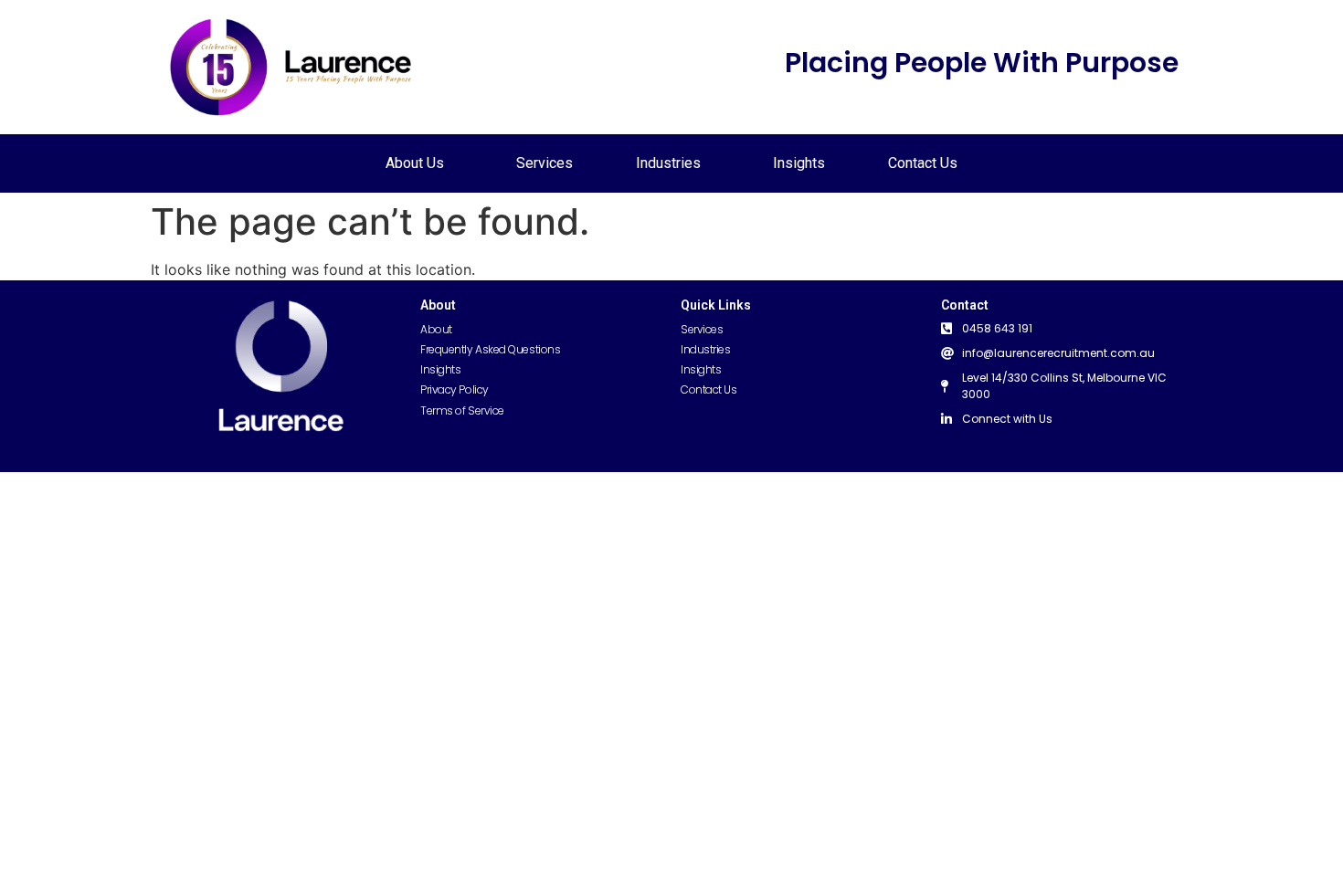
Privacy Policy (454, 389)
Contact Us (922, 163)
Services (544, 163)
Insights (799, 163)
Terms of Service (462, 410)
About (436, 329)
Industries (668, 163)
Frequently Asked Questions (490, 349)
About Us (415, 163)
